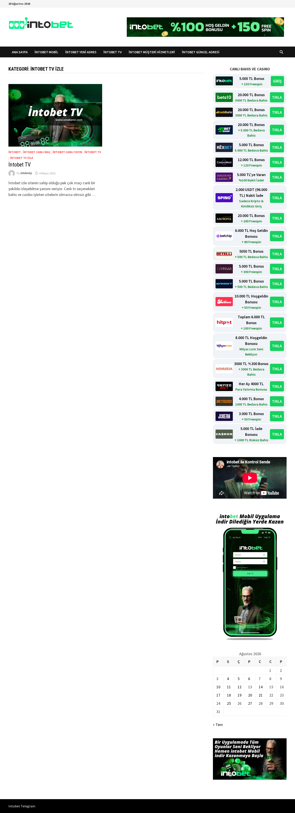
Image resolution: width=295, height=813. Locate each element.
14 (261, 686)
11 (229, 686)
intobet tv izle (21, 158)
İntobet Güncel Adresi (200, 52)
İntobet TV (112, 52)
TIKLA (277, 97)
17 (218, 695)
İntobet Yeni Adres (81, 52)
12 (239, 686)
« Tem (218, 724)
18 (229, 695)
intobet (14, 152)
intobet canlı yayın (67, 152)
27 (250, 703)
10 (218, 686)
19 (239, 695)
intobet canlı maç (36, 152)
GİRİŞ (277, 81)
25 (229, 703)
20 (250, 695)
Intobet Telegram (21, 806)
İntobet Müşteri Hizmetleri (152, 52)
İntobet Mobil (46, 52)
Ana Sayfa (20, 52)
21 (261, 695)
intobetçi (26, 173)
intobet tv (92, 152)
